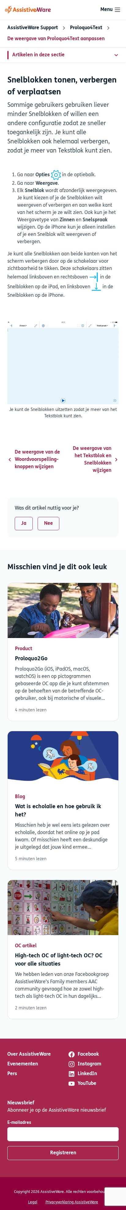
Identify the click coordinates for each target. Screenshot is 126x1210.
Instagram (89, 1064)
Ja (23, 523)
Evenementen (22, 1064)
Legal (32, 1202)
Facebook (88, 1054)
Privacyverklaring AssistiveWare (72, 1202)
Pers (12, 1073)
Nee (48, 523)
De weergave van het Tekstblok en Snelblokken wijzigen (92, 459)
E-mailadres (19, 1123)
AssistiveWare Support (32, 28)
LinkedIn (87, 1073)
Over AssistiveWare (29, 1054)
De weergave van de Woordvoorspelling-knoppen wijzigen (37, 459)
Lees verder (63, 652)
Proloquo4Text (86, 28)
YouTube (87, 1083)
